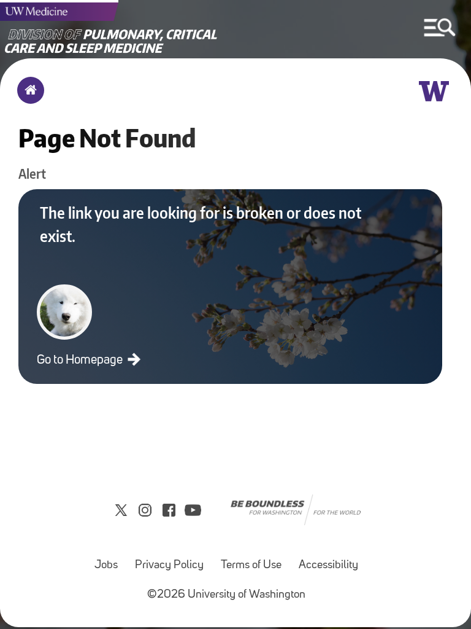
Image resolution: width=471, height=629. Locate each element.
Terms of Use (251, 565)
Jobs (106, 565)
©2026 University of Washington (226, 595)
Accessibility (328, 565)
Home (28, 98)
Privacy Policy (169, 565)
